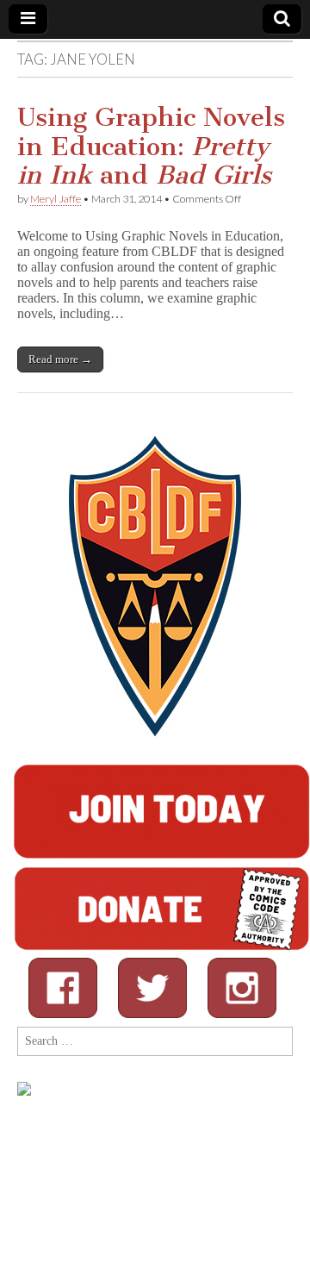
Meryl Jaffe (55, 198)
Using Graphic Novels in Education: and (151, 146)
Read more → (60, 359)
